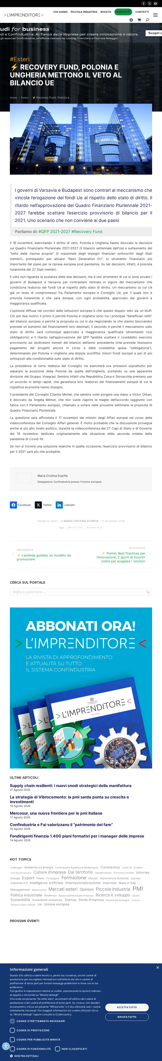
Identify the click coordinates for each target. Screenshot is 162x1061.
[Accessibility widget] (6, 1046)
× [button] (157, 967)
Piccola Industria (113, 889)
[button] (55, 1056)
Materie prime (39, 890)
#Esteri (19, 59)
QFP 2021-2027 (75, 527)
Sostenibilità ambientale (47, 900)
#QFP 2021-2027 (54, 231)
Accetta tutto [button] (127, 1007)
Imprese (135, 878)
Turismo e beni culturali (22, 904)
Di (80, 521)
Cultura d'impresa (49, 872)
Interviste (110, 883)
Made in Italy (127, 883)
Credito (138, 867)
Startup (70, 900)
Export (28, 878)
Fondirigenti (52, 878)
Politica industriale (26, 895)
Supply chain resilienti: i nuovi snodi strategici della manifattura (71, 785)
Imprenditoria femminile (114, 878)
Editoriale (143, 872)
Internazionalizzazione (83, 883)
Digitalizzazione (103, 872)
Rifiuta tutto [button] (127, 1017)
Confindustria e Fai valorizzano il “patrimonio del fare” (61, 824)
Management (20, 889)
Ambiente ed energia (38, 867)
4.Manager (16, 867)
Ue (40, 904)
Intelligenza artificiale (46, 883)
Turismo (136, 900)
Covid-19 (127, 867)
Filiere (40, 878)
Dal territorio (80, 872)
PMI (138, 888)
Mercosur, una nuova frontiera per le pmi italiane (56, 813)
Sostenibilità (20, 900)
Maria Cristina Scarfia (53, 476)
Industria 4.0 (18, 883)
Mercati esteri (62, 889)
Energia (15, 878)
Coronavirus (110, 867)
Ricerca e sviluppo (113, 894)
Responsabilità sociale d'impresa (76, 895)
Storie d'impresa (91, 900)
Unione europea (56, 904)
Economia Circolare (124, 872)
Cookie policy (64, 1014)
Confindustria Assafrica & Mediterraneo (76, 867)
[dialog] (81, 1012)
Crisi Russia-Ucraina (20, 873)
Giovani (93, 878)
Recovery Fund (94, 527)
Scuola (135, 895)
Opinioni (87, 889)
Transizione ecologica (117, 900)
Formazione (73, 877)
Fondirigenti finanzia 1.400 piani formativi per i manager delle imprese (77, 836)
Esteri (54, 521)
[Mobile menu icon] (155, 15)
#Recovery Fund (87, 231)
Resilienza (50, 895)
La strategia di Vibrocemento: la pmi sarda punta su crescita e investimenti (69, 799)
